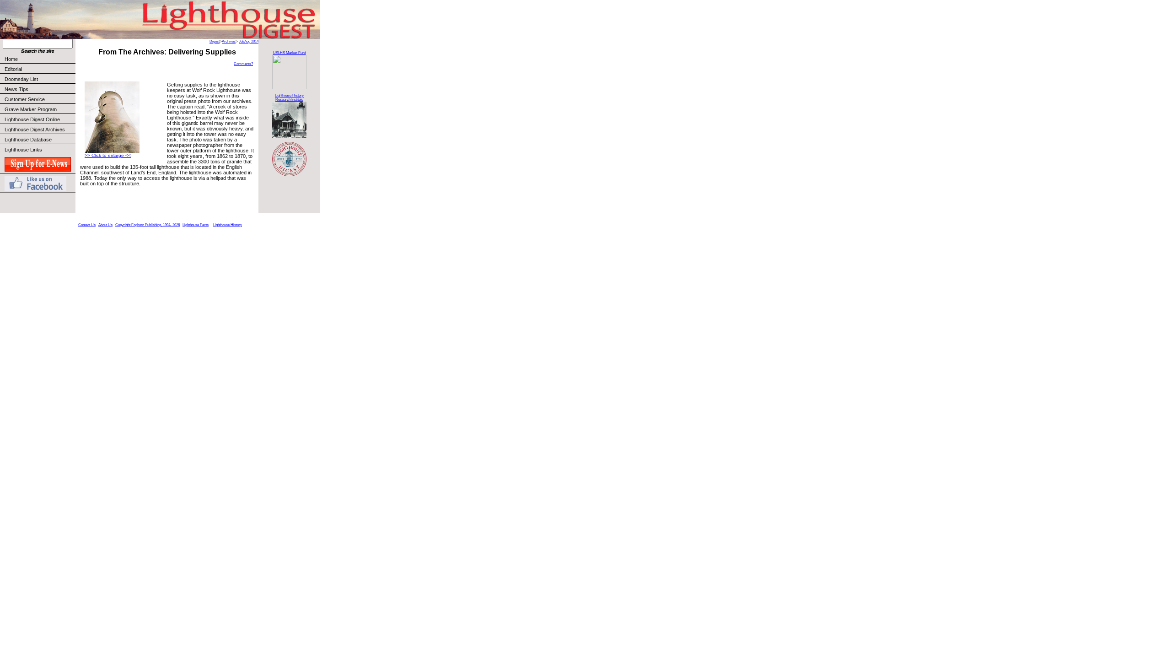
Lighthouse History (227, 225)
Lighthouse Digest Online (32, 119)
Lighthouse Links (23, 149)
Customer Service (25, 99)
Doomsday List (21, 79)
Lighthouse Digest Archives (35, 129)
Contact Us (87, 225)
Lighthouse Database (28, 139)
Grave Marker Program (31, 109)
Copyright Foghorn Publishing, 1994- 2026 (147, 225)
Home (11, 59)
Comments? (243, 64)
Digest (214, 41)
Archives (229, 41)
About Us (105, 225)
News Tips (16, 89)
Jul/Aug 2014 (248, 41)
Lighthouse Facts (196, 225)
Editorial (13, 69)
